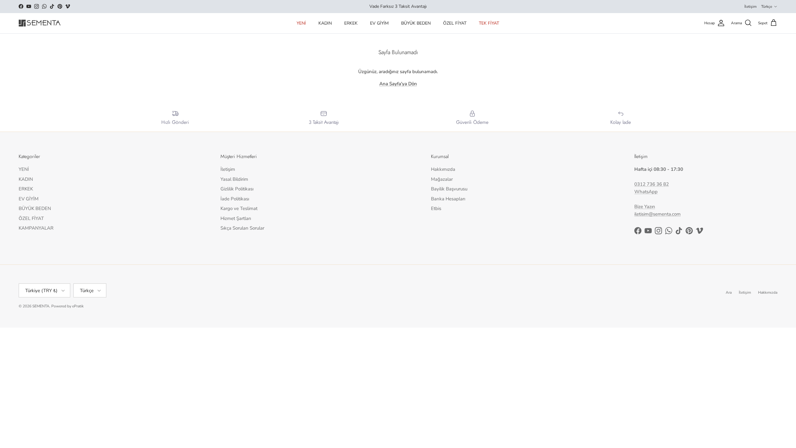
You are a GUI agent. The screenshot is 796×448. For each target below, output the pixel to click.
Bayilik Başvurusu (449, 189)
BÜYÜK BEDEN (416, 23)
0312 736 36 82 (651, 184)
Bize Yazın (644, 206)
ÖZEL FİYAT (454, 23)
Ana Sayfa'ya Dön (398, 84)
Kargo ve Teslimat (238, 208)
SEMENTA (40, 306)
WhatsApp (646, 192)
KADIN (325, 23)
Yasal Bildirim (234, 179)
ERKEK (351, 23)
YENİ (301, 23)
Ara (729, 292)
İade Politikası (234, 199)
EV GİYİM (379, 23)
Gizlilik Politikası (236, 189)
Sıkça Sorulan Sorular (242, 228)
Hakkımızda (443, 169)
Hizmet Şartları (235, 218)
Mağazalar (442, 179)
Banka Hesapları (448, 199)
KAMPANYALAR (36, 228)
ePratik (78, 306)
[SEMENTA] (40, 23)
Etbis (436, 208)
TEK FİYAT (489, 23)
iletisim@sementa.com (657, 214)
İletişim (750, 6)
